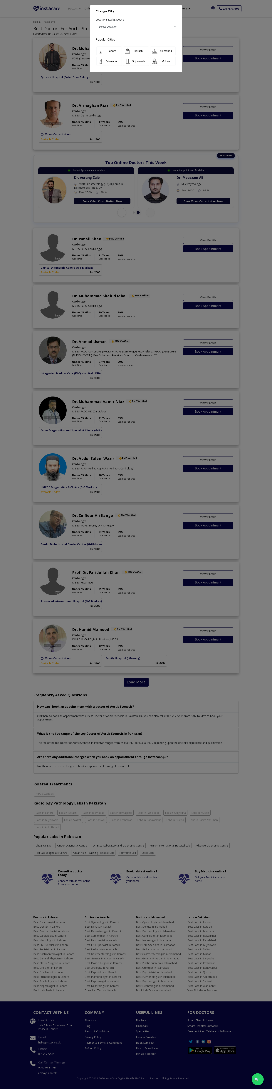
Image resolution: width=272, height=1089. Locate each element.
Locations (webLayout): (110, 19)
